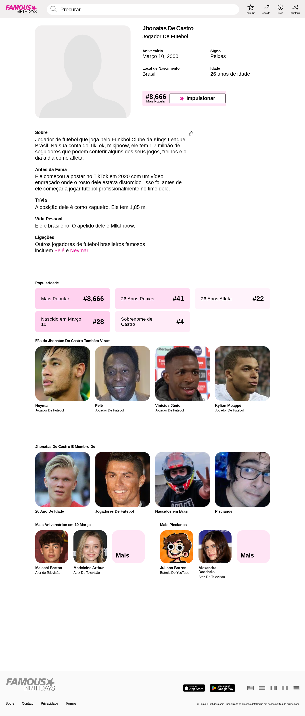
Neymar (79, 250)
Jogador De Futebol (165, 36)
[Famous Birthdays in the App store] (194, 688)
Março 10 (153, 56)
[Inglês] (250, 688)
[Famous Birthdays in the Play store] (222, 688)
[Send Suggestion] (191, 134)
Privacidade (49, 703)
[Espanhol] (262, 688)
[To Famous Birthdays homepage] (21, 9)
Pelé (59, 250)
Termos (71, 703)
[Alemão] (296, 688)
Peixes (218, 56)
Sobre (10, 703)
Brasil (148, 74)
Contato (27, 703)
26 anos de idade (230, 74)
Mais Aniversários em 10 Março (62, 524)
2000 (172, 56)
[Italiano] (285, 688)
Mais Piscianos (173, 524)
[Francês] (273, 688)
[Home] (78, 684)
